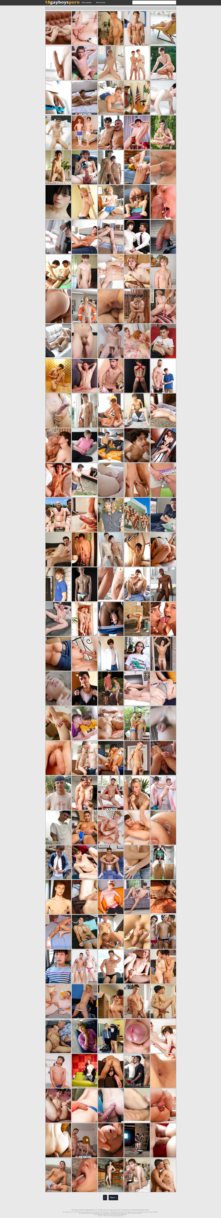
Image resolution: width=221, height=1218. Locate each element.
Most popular (87, 2)
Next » (113, 1197)
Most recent (100, 2)
